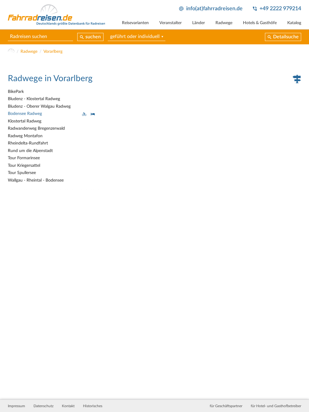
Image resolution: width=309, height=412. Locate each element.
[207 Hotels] (93, 114)
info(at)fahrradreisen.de (214, 8)
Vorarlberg (52, 51)
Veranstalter (170, 23)
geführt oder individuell (135, 36)
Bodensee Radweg (25, 114)
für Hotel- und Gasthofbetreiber (276, 406)
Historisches (92, 406)
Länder (198, 23)
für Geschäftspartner (226, 406)
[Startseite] (11, 52)
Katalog (294, 23)
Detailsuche (286, 36)
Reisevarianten (135, 23)
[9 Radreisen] (84, 114)
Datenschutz (43, 406)
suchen (93, 36)
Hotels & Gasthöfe (260, 23)
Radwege (223, 23)
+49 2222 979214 (280, 8)
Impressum (16, 406)
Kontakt (68, 406)
